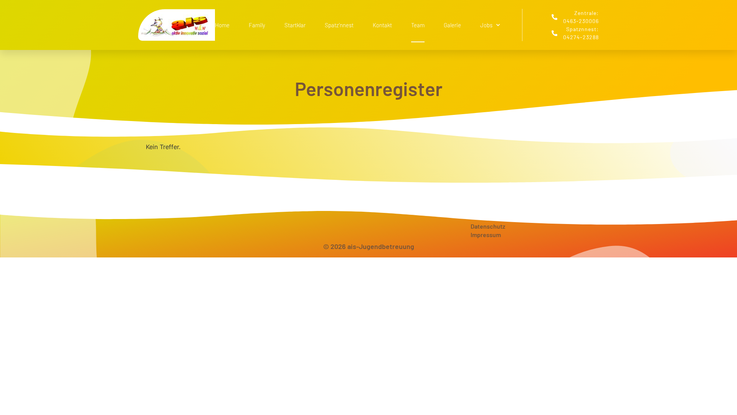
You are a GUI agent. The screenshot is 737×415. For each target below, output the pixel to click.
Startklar (295, 25)
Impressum (486, 234)
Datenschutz (488, 226)
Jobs (486, 25)
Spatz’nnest (339, 25)
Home (222, 25)
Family (257, 25)
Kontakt (382, 25)
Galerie (452, 25)
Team (418, 25)
